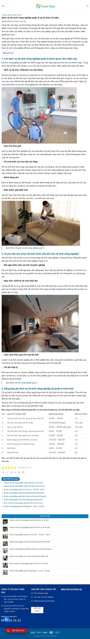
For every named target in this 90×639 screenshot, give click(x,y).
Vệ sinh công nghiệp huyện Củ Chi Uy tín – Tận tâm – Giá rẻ (24, 489)
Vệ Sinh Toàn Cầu (20, 21)
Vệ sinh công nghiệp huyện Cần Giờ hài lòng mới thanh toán (24, 493)
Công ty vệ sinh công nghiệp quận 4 (29, 248)
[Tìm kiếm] (87, 6)
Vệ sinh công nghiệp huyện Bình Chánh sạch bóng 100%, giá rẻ (25, 496)
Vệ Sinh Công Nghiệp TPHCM (11, 15)
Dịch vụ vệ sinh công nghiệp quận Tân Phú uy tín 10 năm (23, 503)
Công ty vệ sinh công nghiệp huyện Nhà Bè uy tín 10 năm (23, 483)
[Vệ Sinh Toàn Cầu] (45, 6)
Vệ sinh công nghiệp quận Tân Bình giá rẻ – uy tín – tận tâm (24, 506)
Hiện (11, 53)
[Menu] (3, 6)
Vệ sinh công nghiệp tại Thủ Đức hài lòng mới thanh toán (23, 499)
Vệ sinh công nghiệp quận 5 (26, 383)
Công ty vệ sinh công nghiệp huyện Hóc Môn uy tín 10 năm (24, 486)
